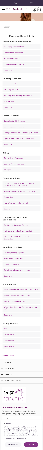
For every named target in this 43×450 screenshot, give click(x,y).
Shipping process (11, 90)
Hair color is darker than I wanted (18, 231)
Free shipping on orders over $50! (21, 3)
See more (8, 70)
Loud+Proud (9, 340)
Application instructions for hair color (19, 191)
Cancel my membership (14, 64)
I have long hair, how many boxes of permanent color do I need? (19, 184)
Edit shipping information (14, 127)
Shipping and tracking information (18, 95)
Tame (6, 329)
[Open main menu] (3, 9)
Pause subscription (12, 58)
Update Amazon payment (15, 164)
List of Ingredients (11, 264)
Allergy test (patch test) (13, 258)
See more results (8, 355)
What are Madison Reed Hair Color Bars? (21, 289)
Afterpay (7, 170)
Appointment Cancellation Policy (18, 295)
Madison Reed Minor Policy (15, 301)
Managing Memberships (14, 47)
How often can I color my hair (16, 203)
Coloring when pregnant (14, 252)
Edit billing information (13, 158)
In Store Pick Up (10, 101)
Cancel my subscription (13, 53)
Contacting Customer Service (16, 225)
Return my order (10, 84)
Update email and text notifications (19, 138)
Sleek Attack (9, 346)
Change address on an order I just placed (21, 133)
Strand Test (8, 197)
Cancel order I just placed (14, 121)
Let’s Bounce (9, 335)
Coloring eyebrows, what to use (17, 270)
